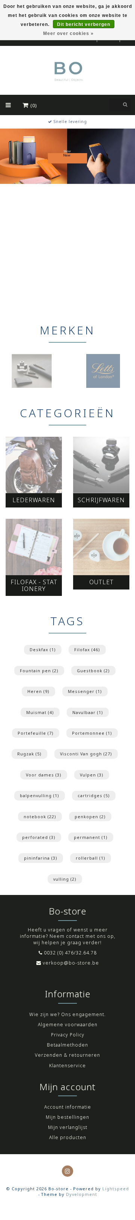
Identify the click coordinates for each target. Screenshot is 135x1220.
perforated (39, 837)
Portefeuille (36, 733)
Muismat (40, 712)
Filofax (87, 649)
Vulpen (92, 775)
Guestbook (93, 670)
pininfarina (40, 858)
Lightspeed (115, 1188)
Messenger (85, 691)
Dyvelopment (81, 1194)
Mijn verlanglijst (67, 1127)
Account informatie (67, 1107)
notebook (40, 816)
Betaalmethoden (67, 1045)
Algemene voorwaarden (68, 1024)
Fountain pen (39, 670)
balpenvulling (39, 795)
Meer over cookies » (68, 33)
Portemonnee (92, 733)
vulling (64, 879)
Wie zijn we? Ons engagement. (67, 1014)
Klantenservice (67, 1065)
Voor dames (44, 775)
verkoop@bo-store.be (71, 963)
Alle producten (67, 1137)
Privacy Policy (67, 1035)
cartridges (94, 795)
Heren (38, 691)
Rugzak (29, 754)
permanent (91, 837)
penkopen (90, 816)
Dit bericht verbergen (83, 24)
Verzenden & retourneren (67, 1055)
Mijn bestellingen (67, 1117)
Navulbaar (87, 712)
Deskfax (43, 649)
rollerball (90, 858)
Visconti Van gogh (86, 754)
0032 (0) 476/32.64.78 (70, 953)
